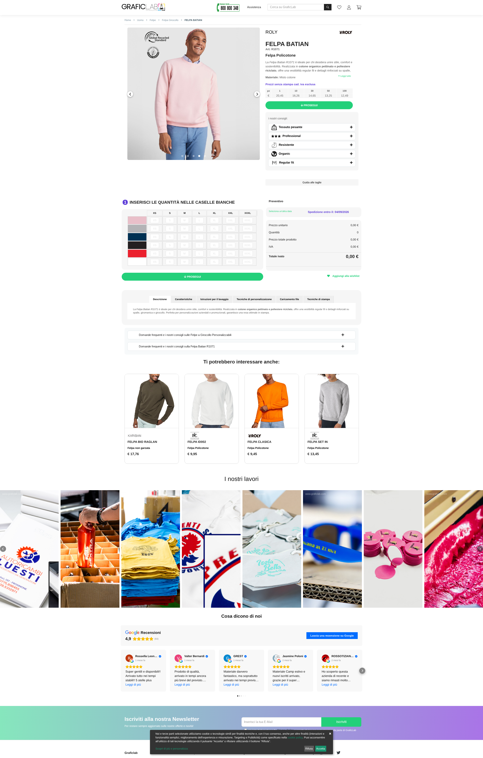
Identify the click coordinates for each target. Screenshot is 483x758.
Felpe (152, 20)
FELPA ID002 (197, 442)
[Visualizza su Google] (129, 658)
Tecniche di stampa (318, 299)
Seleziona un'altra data (280, 211)
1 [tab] (182, 156)
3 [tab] (193, 156)
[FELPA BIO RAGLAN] (152, 401)
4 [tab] (199, 156)
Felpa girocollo (169, 20)
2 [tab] (188, 156)
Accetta (320, 748)
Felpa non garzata (139, 447)
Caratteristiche (183, 299)
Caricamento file (289, 299)
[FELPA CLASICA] (272, 401)
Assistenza (254, 7)
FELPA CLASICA (259, 442)
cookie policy (295, 737)
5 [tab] (205, 156)
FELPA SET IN (318, 442)
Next (257, 94)
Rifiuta (309, 748)
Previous (130, 94)
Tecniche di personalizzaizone (254, 299)
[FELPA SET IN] (332, 401)
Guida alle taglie (311, 182)
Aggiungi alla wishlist (345, 275)
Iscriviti (341, 722)
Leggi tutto (345, 76)
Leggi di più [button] (133, 684)
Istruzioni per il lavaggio (214, 299)
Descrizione (160, 299)
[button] (3, 549)
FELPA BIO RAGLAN (142, 442)
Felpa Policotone (198, 447)
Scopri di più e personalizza (171, 748)
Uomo (140, 20)
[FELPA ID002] (212, 401)
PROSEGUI (310, 105)
